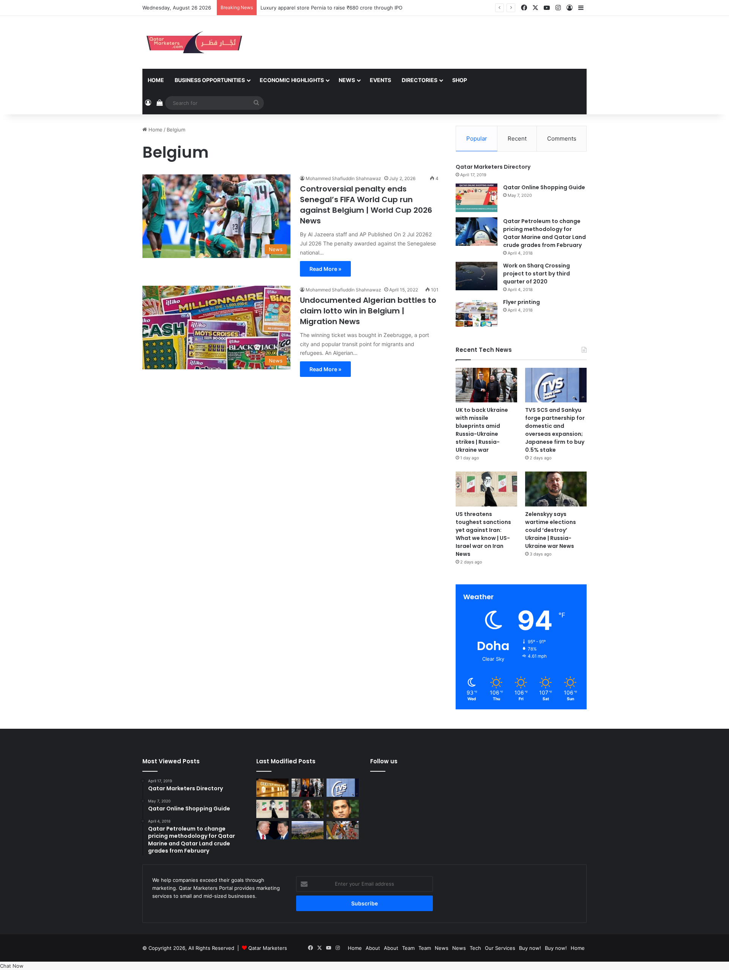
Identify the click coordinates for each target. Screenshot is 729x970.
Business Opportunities (210, 80)
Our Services (500, 948)
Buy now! (530, 948)
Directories (419, 80)
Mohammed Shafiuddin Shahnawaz (343, 178)
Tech (475, 948)
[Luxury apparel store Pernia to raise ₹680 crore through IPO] (272, 788)
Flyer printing (521, 302)
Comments (561, 138)
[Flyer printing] (476, 312)
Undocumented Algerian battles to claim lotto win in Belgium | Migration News (368, 311)
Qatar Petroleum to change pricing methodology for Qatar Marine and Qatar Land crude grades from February (544, 233)
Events (380, 80)
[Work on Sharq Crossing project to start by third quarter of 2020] (476, 276)
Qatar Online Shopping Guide (544, 187)
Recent (517, 138)
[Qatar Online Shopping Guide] (476, 198)
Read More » (325, 269)
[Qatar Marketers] (193, 42)
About (373, 948)
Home (156, 80)
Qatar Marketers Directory (493, 167)
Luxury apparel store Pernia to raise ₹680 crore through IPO (331, 8)
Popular (476, 138)
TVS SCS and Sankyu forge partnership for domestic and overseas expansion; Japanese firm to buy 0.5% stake (555, 430)
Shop (459, 80)
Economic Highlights (292, 80)
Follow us (384, 761)
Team (408, 948)
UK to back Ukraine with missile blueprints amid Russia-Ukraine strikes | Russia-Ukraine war (482, 430)
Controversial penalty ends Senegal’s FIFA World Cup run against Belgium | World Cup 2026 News (366, 205)
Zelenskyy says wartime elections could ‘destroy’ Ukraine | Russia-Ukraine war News (550, 530)
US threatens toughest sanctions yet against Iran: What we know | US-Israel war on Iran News (483, 534)
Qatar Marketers (267, 948)
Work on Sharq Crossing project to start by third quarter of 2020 (536, 273)
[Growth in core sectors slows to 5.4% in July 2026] (308, 830)
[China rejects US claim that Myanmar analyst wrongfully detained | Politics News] (272, 830)
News (347, 80)
